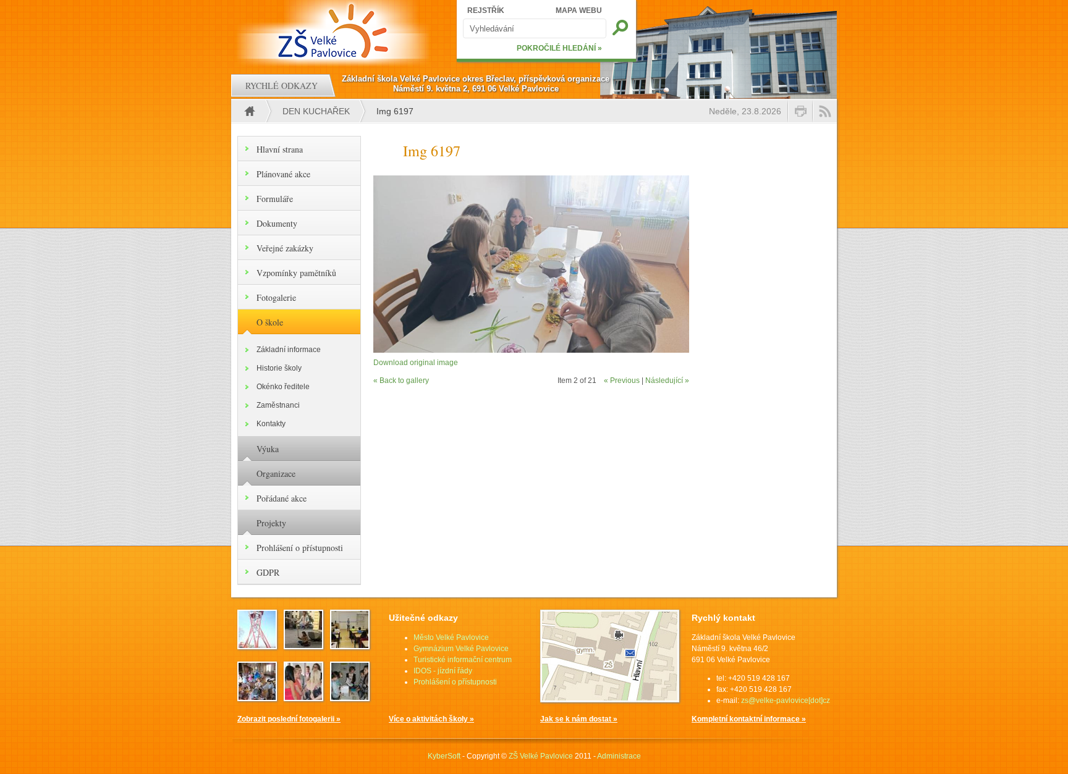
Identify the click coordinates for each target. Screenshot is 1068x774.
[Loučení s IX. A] (303, 697)
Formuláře (274, 198)
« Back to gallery (401, 380)
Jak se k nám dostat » (578, 719)
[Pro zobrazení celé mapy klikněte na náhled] (609, 700)
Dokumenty (276, 223)
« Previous (622, 380)
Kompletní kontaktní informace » (749, 719)
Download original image (415, 362)
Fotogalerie (276, 297)
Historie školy (279, 368)
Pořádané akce (281, 498)
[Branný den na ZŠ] (257, 645)
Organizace (275, 473)
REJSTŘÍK (485, 10)
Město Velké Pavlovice (451, 637)
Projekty (271, 523)
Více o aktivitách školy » (431, 719)
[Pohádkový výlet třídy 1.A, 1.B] (257, 697)
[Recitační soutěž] (349, 645)
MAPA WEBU (579, 10)
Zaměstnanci (278, 405)
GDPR (267, 572)
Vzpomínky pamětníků (296, 273)
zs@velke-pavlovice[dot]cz (785, 700)
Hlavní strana (279, 149)
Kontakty (271, 423)
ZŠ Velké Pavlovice (541, 756)
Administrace (619, 756)
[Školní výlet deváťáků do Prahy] (303, 645)
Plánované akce (283, 174)
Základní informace (288, 349)
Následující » (667, 380)
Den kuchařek (316, 111)
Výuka (267, 449)
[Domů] (334, 31)
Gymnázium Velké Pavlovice (461, 648)
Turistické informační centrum (462, 659)
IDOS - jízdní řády (442, 671)
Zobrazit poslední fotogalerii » (289, 719)
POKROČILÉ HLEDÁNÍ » (559, 48)
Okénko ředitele (283, 386)
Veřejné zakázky (284, 248)
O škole (269, 322)
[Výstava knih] (349, 697)
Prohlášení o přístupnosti (299, 547)
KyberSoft (444, 756)
